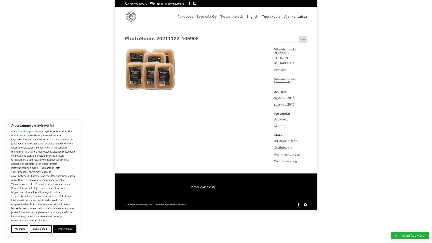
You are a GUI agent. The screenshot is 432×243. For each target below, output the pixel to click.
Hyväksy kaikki (65, 229)
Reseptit (280, 126)
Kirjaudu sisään (286, 141)
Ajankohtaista (295, 17)
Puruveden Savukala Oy (197, 17)
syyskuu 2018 (284, 98)
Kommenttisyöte (287, 154)
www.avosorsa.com (176, 204)
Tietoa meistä (231, 17)
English (252, 17)
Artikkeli (280, 70)
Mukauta (20, 229)
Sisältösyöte (283, 147)
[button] (410, 235)
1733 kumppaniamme (30, 131)
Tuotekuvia (271, 17)
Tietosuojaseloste (202, 187)
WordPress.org (285, 161)
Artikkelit (281, 119)
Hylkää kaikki (40, 229)
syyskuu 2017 (284, 104)
